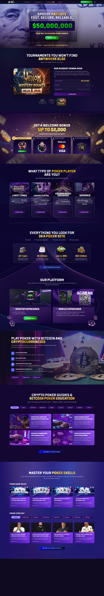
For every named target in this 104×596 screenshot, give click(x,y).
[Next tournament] (92, 85)
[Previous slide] (4, 25)
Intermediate (26, 517)
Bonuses (71, 407)
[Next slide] (99, 25)
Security (61, 407)
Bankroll (80, 407)
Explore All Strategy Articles (52, 548)
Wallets (52, 407)
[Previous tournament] (11, 85)
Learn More (84, 94)
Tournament (47, 517)
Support (60, 2)
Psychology (77, 517)
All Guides (14, 407)
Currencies (33, 407)
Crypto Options (26, 377)
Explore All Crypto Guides (52, 451)
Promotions (27, 2)
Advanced (36, 517)
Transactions (43, 407)
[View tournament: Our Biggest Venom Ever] (61, 101)
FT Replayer (50, 2)
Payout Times (37, 377)
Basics (23, 407)
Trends (89, 407)
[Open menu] (94, 2)
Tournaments (38, 2)
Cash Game (57, 517)
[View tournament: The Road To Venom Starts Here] (52, 101)
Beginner (16, 517)
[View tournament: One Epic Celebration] (43, 101)
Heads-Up (67, 517)
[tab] (39, 45)
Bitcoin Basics (16, 377)
